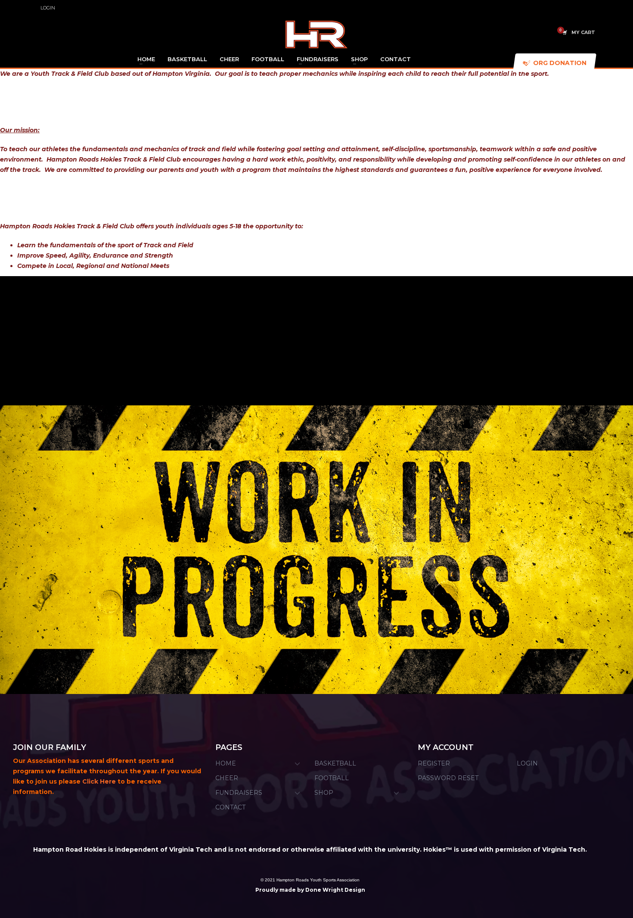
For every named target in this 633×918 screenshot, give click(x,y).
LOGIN (47, 8)
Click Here (99, 781)
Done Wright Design (335, 890)
